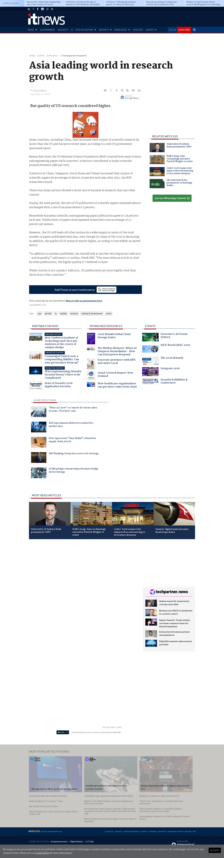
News (42, 55)
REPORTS (103, 29)
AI (72, 29)
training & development (92, 313)
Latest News (11, 3)
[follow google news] (42, 9)
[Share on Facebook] (116, 90)
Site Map (188, 831)
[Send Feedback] (127, 90)
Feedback (153, 831)
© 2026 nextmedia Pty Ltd (51, 831)
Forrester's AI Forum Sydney (174, 336)
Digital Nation (76, 841)
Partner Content (45, 326)
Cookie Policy (42, 853)
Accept (214, 850)
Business (53, 55)
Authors (144, 831)
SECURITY (63, 29)
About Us (119, 831)
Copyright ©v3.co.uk (37, 305)
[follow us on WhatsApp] (47, 9)
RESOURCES (120, 29)
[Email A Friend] (133, 90)
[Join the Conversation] (105, 90)
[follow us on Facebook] (38, 9)
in (56, 313)
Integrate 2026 (170, 369)
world (108, 313)
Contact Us (109, 831)
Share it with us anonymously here (84, 300)
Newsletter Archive (175, 831)
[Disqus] (83, 582)
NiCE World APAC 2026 (175, 345)
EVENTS (149, 29)
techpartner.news (59, 841)
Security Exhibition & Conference (174, 381)
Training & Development (74, 55)
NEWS (31, 29)
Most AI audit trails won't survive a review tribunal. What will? (96, 732)
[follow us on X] (33, 9)
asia (39, 313)
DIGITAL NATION (84, 29)
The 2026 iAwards (172, 358)
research (74, 313)
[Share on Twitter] (111, 90)
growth (48, 313)
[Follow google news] (129, 97)
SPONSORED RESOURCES (106, 326)
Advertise (162, 831)
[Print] (139, 90)
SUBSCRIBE (184, 29)
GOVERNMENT (47, 29)
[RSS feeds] (52, 9)
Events (150, 326)
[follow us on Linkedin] (29, 9)
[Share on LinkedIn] (122, 90)
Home (32, 55)
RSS (194, 831)
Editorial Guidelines (132, 831)
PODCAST (138, 29)
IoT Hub (90, 841)
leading (63, 313)
